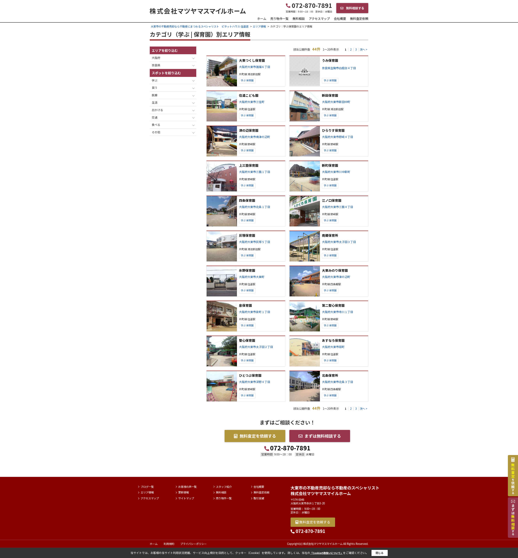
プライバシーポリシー (193, 544)
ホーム (261, 18)
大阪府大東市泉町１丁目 (254, 312)
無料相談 (299, 18)
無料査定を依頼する (258, 436)
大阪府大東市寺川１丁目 (337, 312)
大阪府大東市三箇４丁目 (337, 207)
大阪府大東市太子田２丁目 (256, 347)
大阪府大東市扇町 (333, 347)
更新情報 (183, 492)
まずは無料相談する (323, 436)
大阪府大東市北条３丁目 (337, 382)
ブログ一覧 (147, 487)
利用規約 (169, 544)
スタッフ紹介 (224, 487)
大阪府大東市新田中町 (336, 102)
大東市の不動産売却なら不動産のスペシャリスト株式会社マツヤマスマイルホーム (335, 490)
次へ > (363, 49)
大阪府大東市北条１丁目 (254, 207)
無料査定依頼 (359, 18)
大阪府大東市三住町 (251, 102)
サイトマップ (186, 498)
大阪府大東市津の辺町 (336, 277)
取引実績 (259, 498)
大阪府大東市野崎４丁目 (337, 137)
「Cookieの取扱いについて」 (326, 553)
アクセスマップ (319, 18)
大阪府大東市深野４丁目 (254, 382)
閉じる (379, 553)
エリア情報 (147, 492)
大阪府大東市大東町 (251, 277)
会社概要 (340, 18)
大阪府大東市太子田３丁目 (339, 242)
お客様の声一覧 (187, 487)
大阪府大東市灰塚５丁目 (254, 242)
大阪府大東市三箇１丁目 (254, 172)
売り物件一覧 (279, 18)
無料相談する (354, 8)
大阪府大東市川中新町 (336, 172)
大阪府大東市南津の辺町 (254, 137)
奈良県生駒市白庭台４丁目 (339, 68)
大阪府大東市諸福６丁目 (254, 67)
